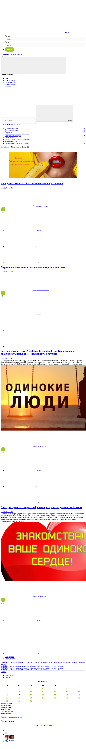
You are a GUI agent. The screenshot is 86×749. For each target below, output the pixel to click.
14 (79, 691)
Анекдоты (8, 132)
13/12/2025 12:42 (7, 358)
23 (19, 698)
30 (19, 701)
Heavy (38, 470)
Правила (17, 124)
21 (79, 695)
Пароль (7, 42)
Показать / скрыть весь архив (11, 717)
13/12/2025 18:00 (7, 272)
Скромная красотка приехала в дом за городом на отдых (33, 267)
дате (6, 78)
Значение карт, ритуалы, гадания (17, 143)
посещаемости (10, 82)
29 (7, 701)
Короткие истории (11, 128)
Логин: (7, 36)
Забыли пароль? (16, 54)
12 (55, 691)
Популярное (9, 657)
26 (55, 698)
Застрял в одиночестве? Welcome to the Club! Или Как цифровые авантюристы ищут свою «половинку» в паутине (38, 352)
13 (67, 691)
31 (31, 701)
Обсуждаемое (10, 659)
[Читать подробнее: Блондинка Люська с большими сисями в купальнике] (3, 209)
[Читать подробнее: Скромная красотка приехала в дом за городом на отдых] (3, 293)
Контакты (10, 124)
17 (31, 695)
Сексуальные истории (13, 136)
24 (31, 698)
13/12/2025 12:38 (7, 512)
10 (31, 691)
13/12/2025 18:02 (7, 188)
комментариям (10, 84)
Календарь (9, 675)
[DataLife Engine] (16, 16)
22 (7, 698)
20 (67, 695)
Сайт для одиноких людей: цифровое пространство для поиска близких (41, 507)
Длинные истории (11, 130)
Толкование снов (11, 141)
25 (43, 698)
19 (55, 695)
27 (67, 698)
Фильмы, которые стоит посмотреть (18, 139)
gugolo (38, 230)
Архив (7, 677)
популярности (10, 80)
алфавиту (8, 86)
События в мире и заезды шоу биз (17, 134)
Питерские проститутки (43, 725)
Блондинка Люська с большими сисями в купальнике (32, 183)
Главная (4, 124)
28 (79, 698)
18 (43, 695)
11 (43, 691)
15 (7, 695)
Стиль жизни (9, 138)
